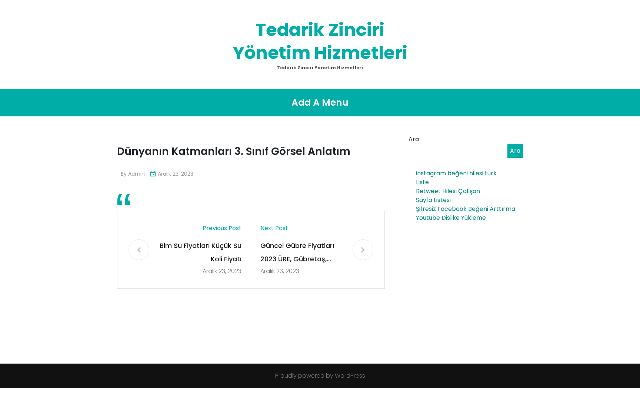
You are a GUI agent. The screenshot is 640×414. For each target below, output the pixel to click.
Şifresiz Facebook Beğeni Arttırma (465, 209)
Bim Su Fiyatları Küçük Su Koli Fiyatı (200, 252)
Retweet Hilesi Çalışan (448, 191)
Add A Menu (320, 102)
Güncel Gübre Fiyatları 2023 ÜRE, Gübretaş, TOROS (297, 253)
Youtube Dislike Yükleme (451, 217)
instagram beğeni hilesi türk (456, 173)
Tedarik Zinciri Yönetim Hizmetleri (320, 41)
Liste (422, 182)
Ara (414, 139)
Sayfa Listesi (433, 200)
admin (136, 174)
